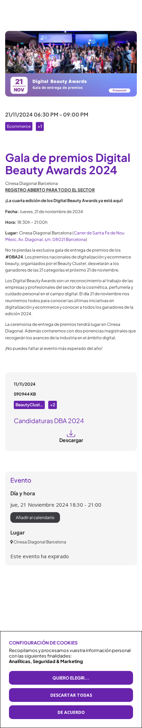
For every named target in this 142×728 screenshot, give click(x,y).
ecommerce (19, 126)
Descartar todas (71, 695)
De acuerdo (71, 712)
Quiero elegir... (71, 678)
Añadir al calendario (35, 517)
